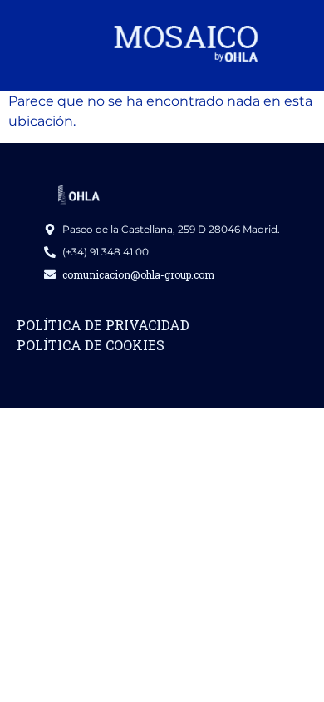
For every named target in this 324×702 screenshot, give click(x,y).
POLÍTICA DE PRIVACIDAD (103, 325)
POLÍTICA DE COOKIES (90, 344)
